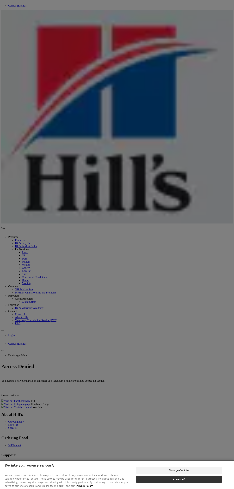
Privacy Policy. (84, 485)
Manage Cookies (179, 470)
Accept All (179, 479)
